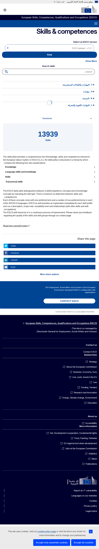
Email (13, 267)
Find (49, 54)
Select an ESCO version (85, 42)
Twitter (13, 246)
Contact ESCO (90, 351)
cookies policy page (46, 531)
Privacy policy (90, 506)
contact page (65, 215)
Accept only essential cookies (52, 542)
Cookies (93, 500)
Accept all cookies (83, 542)
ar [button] (5, 10)
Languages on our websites (84, 495)
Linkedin (14, 260)
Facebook (15, 253)
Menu (95, 23)
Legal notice (91, 511)
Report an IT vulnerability (85, 490)
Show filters (91, 61)
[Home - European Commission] (89, 9)
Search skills (48, 66)
